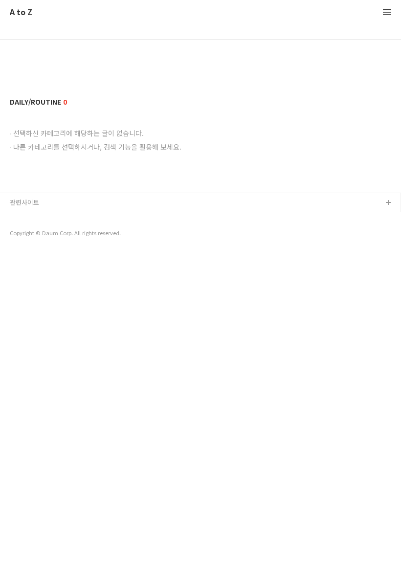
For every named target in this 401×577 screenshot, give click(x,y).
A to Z (21, 12)
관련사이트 (24, 202)
